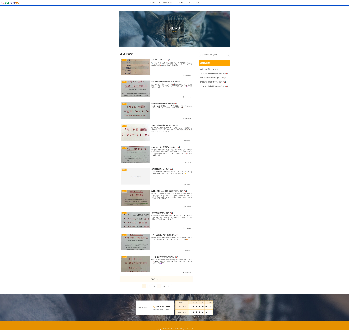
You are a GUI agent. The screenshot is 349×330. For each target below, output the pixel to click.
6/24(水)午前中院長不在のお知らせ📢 (214, 86)
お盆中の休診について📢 (209, 69)
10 (164, 286)
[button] (227, 55)
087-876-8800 (163, 306)
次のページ (156, 279)
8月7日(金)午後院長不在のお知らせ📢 (214, 73)
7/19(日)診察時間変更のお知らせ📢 (213, 82)
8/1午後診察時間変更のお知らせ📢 (213, 78)
